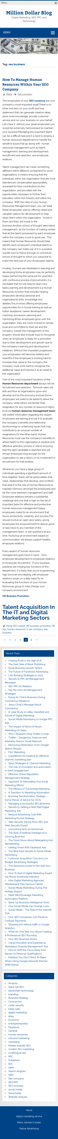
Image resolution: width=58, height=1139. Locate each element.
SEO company (37, 100)
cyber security (16, 1005)
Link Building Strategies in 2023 (25, 675)
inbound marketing (18, 1038)
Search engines (17, 1071)
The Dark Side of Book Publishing (26, 664)
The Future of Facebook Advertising (28, 671)
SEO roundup (15, 1085)
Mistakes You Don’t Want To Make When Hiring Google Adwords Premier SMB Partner (26, 961)
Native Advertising (29, 1129)
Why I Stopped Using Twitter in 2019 (28, 733)
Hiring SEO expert (15, 626)
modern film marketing (21, 1049)
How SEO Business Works (22, 939)
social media (15, 1089)
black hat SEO (16, 987)
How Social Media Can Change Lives (28, 906)
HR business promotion (38, 626)
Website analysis (17, 1096)
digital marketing (17, 1012)
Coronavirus (15, 1001)
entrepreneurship (18, 1023)
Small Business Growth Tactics (25, 668)
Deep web (14, 1009)
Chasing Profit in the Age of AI (25, 660)
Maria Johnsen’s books (29, 1122)
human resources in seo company (25, 629)
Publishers (14, 1060)
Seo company (25, 94)
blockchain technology (21, 990)
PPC (10, 1056)
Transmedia (14, 1093)
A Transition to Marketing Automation (28, 792)
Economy (13, 1019)
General (12, 1030)
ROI (10, 1064)
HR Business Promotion (15, 596)
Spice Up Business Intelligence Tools (28, 902)
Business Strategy (18, 997)
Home (29, 1110)
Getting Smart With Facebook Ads (27, 847)
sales (11, 1067)
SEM (10, 1074)
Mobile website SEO (19, 1045)
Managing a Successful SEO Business (29, 803)
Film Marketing (16, 752)
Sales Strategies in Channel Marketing (29, 763)
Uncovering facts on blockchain (26, 829)
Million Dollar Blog (29, 12)
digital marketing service (29, 1116)
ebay (11, 1016)
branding (13, 994)
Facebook (13, 1027)
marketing (14, 1041)
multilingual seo (17, 1052)
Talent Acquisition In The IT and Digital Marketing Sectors (28, 612)
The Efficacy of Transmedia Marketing (29, 788)
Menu (4, 2)
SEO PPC (13, 1082)
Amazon (13, 983)
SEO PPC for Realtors (20, 686)
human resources (18, 1034)
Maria (9, 94)
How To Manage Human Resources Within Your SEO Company (25, 84)
